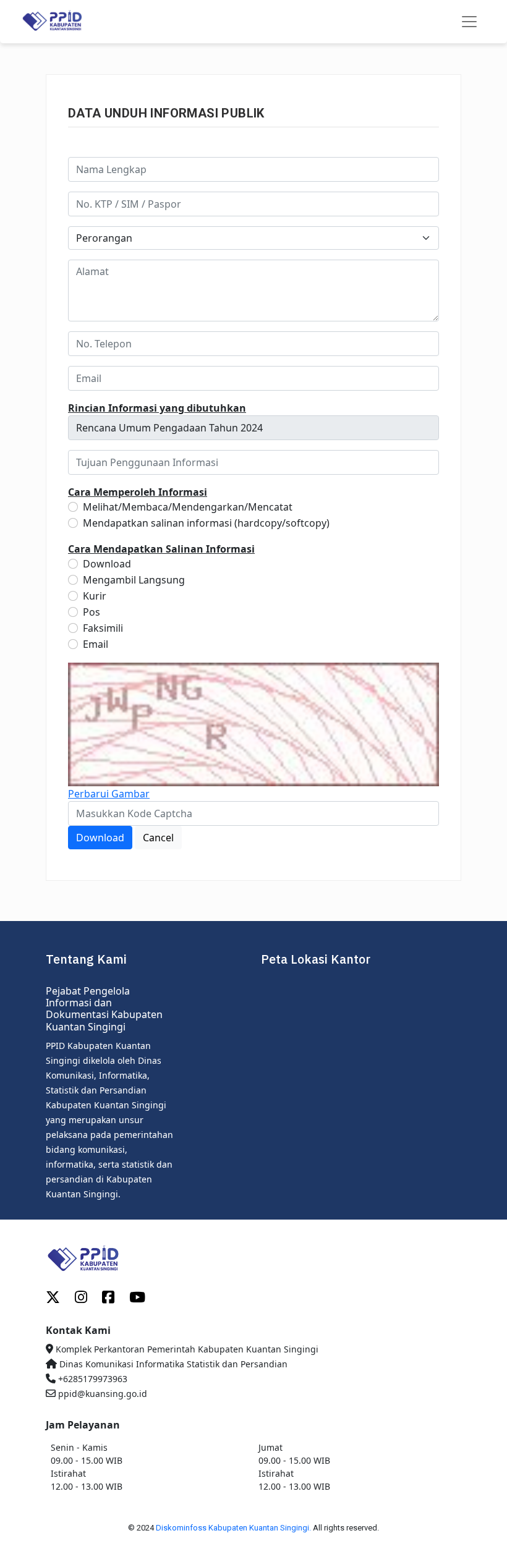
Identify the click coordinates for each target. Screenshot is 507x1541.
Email (95, 644)
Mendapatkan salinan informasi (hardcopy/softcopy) (206, 523)
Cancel (158, 837)
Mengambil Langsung (134, 580)
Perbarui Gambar (109, 793)
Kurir (94, 596)
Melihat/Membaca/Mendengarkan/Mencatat (187, 507)
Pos (91, 612)
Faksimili (103, 628)
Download (107, 564)
